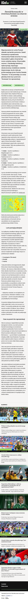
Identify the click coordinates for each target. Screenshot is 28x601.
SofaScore (21, 192)
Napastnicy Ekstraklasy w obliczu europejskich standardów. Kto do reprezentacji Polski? (11, 485)
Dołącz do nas (4, 586)
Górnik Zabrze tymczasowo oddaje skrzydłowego (11, 455)
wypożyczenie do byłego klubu (15, 237)
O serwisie (3, 584)
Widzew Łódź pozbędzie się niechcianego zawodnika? (13, 426)
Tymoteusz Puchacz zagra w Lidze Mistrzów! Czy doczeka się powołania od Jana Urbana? (13, 569)
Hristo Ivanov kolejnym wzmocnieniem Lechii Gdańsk (13, 513)
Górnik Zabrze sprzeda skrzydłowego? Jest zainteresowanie (13, 541)
